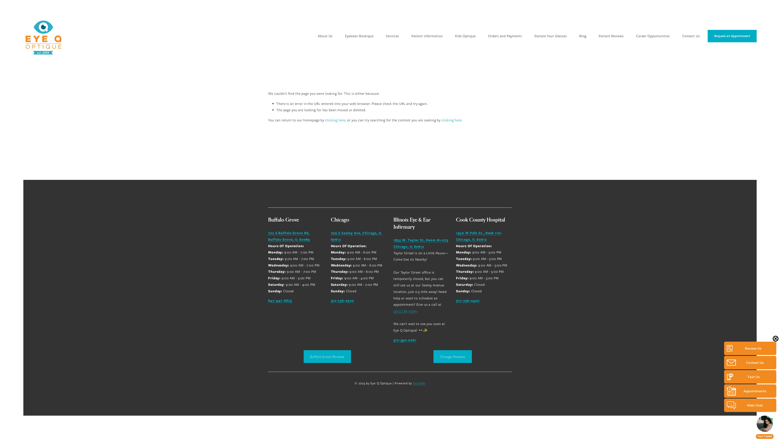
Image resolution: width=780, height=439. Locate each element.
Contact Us (691, 36)
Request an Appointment (732, 36)
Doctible (419, 383)
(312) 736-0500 (405, 311)
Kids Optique (465, 36)
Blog (582, 36)
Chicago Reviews (452, 356)
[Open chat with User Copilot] (765, 424)
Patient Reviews (611, 36)
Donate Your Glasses (550, 36)
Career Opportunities (653, 36)
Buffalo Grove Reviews (327, 356)
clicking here (335, 120)
